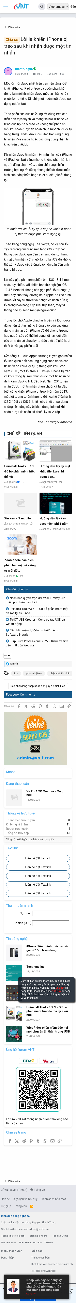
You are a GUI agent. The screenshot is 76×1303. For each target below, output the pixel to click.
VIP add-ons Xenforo (43, 1270)
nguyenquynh (50, 482)
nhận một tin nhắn (60, 673)
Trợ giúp (6, 1206)
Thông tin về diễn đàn (13, 1236)
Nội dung (26, 913)
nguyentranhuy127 (17, 523)
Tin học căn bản (40, 1257)
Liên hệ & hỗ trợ (38, 1236)
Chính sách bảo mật (53, 1199)
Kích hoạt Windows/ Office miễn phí (52, 1264)
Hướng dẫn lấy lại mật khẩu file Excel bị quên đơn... (55, 471)
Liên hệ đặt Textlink (38, 858)
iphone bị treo (34, 673)
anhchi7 (46, 529)
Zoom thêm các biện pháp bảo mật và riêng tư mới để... (20, 565)
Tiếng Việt (39, 1189)
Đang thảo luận (17, 784)
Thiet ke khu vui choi (30, 1242)
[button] (5, 7)
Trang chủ (20, 1206)
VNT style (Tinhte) (15, 1189)
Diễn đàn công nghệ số (15, 1215)
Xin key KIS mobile (17, 518)
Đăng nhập (7, 1257)
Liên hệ (5, 1199)
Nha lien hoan (9, 1242)
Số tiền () (23, 923)
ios (16, 673)
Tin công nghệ (17, 939)
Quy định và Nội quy (25, 1199)
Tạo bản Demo (60, 1236)
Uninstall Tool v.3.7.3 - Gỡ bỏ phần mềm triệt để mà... (20, 471)
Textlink (48, 1242)
